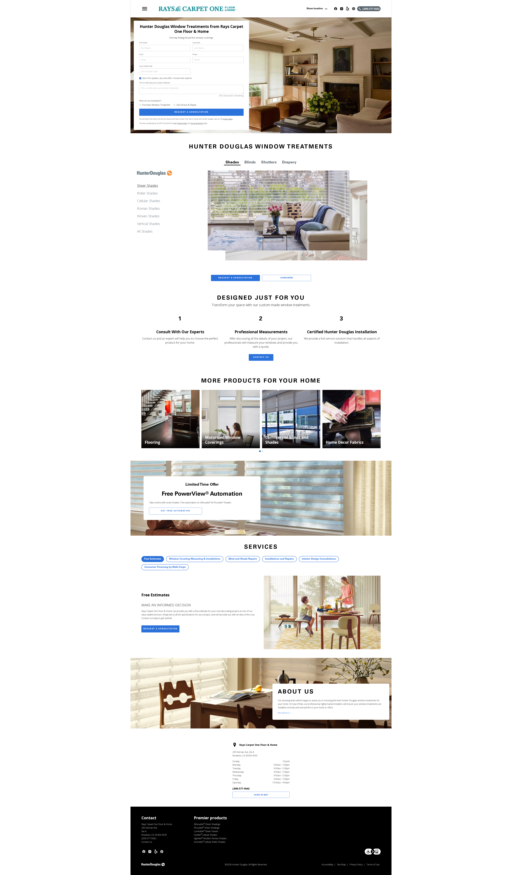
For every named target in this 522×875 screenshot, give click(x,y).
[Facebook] (335, 8)
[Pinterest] (353, 8)
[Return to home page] (197, 9)
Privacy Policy (182, 123)
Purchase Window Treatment (156, 104)
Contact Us (261, 357)
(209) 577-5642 (240, 788)
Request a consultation (160, 629)
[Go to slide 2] (262, 451)
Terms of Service (197, 123)
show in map (261, 794)
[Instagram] (341, 8)
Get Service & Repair (186, 104)
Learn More (286, 278)
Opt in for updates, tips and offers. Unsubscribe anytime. (167, 78)
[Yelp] (347, 8)
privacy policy (228, 119)
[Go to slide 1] (260, 451)
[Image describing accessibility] (373, 851)
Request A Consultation (235, 278)
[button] (144, 8)
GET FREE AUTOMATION (175, 511)
